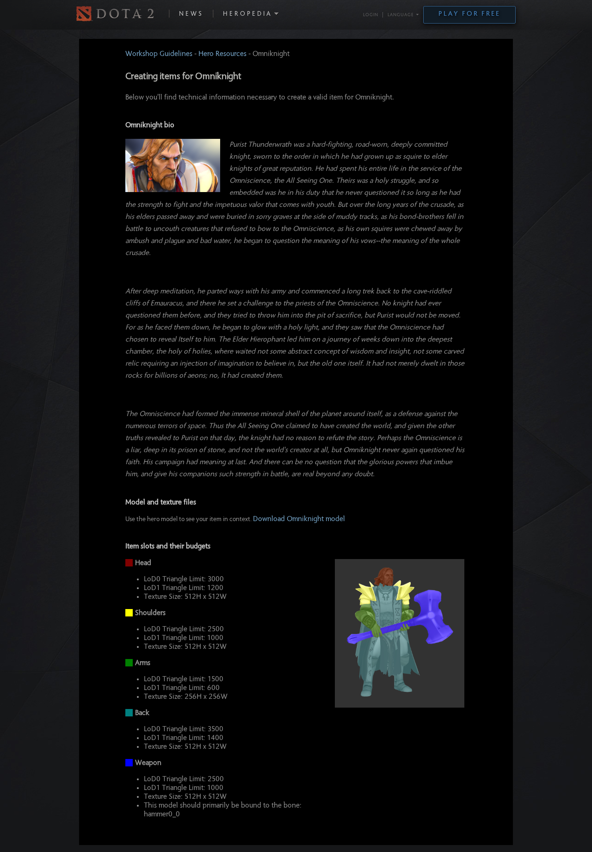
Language (401, 15)
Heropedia (247, 14)
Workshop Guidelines (158, 54)
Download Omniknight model (299, 519)
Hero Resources (222, 54)
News (191, 14)
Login (370, 15)
